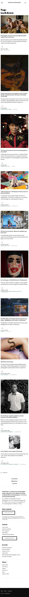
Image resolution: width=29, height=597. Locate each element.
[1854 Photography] (14, 3)
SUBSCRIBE (10, 591)
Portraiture (10, 431)
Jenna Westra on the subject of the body (11, 451)
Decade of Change (6, 556)
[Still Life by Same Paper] (14, 348)
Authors (4, 568)
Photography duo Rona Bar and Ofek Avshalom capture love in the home (13, 36)
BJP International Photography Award (11, 555)
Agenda (2, 109)
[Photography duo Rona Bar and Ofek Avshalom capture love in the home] (14, 24)
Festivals (2, 331)
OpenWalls (5, 553)
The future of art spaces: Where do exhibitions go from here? (14, 231)
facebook (15, 481)
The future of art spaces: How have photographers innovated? (14, 151)
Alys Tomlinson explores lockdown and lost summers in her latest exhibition (12, 416)
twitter (15, 483)
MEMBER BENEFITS (9, 538)
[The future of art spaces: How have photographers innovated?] (14, 131)
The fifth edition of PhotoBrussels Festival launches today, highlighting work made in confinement (14, 319)
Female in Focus (6, 551)
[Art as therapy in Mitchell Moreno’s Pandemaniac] (14, 264)
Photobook (5, 374)
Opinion (2, 166)
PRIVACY (5, 591)
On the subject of (4, 464)
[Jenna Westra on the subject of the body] (14, 442)
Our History (5, 566)
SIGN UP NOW (9, 512)
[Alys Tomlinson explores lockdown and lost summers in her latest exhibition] (14, 396)
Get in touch (5, 527)
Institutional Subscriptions (8, 534)
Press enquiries (5, 531)
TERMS (2, 591)
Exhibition (3, 431)
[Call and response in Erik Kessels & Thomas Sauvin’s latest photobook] (14, 180)
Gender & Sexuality (12, 291)
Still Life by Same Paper (7, 362)
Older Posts (4, 472)
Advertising (5, 532)
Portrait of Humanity (7, 547)
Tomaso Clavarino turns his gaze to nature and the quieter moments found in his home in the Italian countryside (14, 95)
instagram (15, 478)
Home (2, 374)
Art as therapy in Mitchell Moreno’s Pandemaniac (14, 280)
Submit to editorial (6, 529)
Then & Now (7, 166)
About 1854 (5, 565)
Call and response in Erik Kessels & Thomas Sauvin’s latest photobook (14, 192)
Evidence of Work (7, 109)
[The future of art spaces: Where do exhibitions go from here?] (14, 220)
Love (2, 50)
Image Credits (5, 574)
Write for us (5, 570)
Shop (3, 572)
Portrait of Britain (6, 549)
